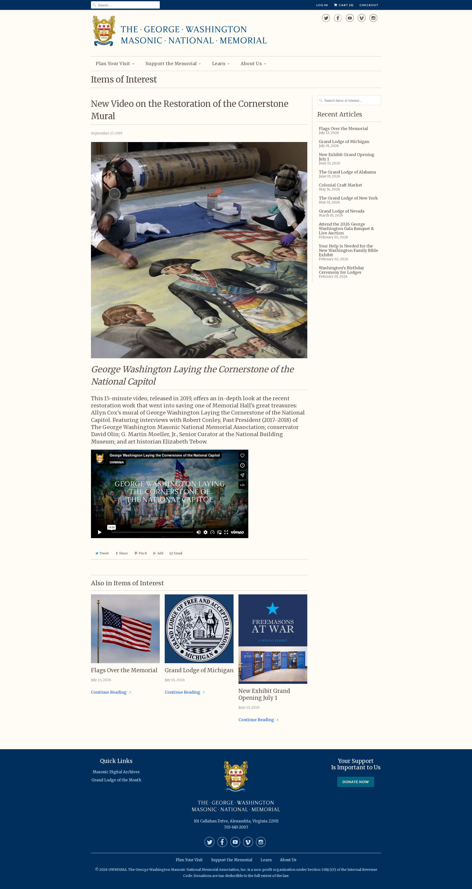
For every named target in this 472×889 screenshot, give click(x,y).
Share (123, 553)
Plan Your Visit (113, 63)
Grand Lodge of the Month (116, 780)
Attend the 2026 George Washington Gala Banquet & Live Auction (346, 228)
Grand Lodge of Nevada (341, 211)
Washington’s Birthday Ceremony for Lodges (341, 270)
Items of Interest (124, 79)
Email (178, 553)
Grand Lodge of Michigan (199, 670)
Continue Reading (109, 692)
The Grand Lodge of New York (348, 198)
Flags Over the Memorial (124, 670)
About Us (251, 63)
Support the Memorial (171, 63)
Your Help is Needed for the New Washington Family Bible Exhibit (348, 250)
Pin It (143, 553)
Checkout (369, 5)
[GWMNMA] (179, 32)
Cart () (346, 5)
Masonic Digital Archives (116, 772)
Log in (322, 5)
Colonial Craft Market (340, 185)
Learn (219, 63)
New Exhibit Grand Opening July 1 (264, 694)
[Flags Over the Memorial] (125, 628)
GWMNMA (117, 869)
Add (160, 553)
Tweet (104, 553)
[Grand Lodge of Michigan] (199, 628)
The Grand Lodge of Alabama (347, 172)
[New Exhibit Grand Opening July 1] (272, 639)
